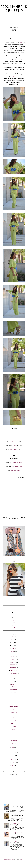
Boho (13, 729)
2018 (12, 656)
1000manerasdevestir (17, 466)
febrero (13, 753)
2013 (13, 765)
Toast (13, 686)
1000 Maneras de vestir (17, 462)
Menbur (15, 76)
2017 (12, 659)
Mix (14, 709)
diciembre (13, 664)
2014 (12, 762)
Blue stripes (14, 732)
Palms (13, 718)
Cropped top (13, 715)
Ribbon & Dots (13, 692)
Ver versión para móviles (14, 518)
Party (16, 841)
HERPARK (22, 859)
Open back (13, 743)
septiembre (13, 673)
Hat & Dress (14, 737)
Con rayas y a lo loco (13, 703)
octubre (13, 670)
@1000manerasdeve (16, 470)
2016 (12, 662)
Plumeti (14, 720)
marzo (13, 750)
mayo (13, 684)
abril (13, 747)
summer (14, 625)
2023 (12, 642)
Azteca (13, 698)
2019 (12, 654)
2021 (12, 648)
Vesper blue (14, 712)
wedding (14, 627)
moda (14, 622)
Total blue (13, 723)
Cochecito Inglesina (17, 832)
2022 (12, 645)
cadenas (17, 814)
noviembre (13, 667)
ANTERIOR (23, 517)
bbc (14, 620)
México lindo (13, 689)
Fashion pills (16, 805)
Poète (20, 42)
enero (13, 755)
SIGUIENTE (5, 517)
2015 (12, 759)
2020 (12, 651)
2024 (12, 639)
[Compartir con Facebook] (10, 34)
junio (12, 681)
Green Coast (13, 449)
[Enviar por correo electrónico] (18, 34)
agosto (13, 676)
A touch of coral (13, 706)
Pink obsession (14, 735)
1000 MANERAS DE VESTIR (14, 9)
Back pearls (14, 740)
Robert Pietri (16, 823)
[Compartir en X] (13, 34)
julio (13, 678)
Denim (13, 695)
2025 (13, 637)
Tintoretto (13, 726)
